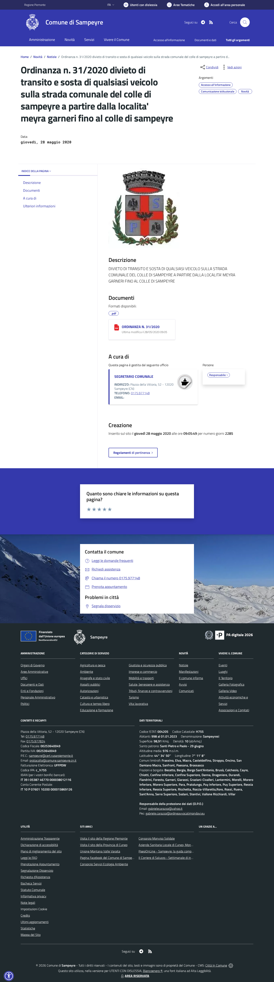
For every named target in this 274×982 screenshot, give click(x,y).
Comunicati (186, 690)
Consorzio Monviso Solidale (157, 838)
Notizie (52, 56)
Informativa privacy (33, 896)
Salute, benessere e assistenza (149, 684)
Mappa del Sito (31, 934)
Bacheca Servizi (31, 883)
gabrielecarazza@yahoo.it (165, 808)
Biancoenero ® (152, 970)
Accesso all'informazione (169, 40)
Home (25, 56)
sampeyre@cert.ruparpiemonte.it (51, 755)
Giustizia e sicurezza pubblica (148, 665)
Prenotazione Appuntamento (40, 864)
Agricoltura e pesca (92, 665)
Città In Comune (216, 965)
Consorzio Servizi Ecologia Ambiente (104, 864)
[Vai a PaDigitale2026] (228, 635)
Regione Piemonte (35, 5)
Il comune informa (191, 678)
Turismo (134, 697)
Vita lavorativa (138, 703)
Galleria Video (228, 690)
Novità (37, 56)
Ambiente (86, 671)
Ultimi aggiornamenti (35, 921)
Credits (25, 915)
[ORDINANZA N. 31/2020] (117, 327)
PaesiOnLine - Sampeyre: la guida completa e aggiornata (176, 851)
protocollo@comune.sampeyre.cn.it (52, 760)
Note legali (28, 902)
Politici (25, 703)
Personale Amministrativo (38, 697)
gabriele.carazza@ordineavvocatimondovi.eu (175, 813)
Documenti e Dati (32, 684)
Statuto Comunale (33, 889)
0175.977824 (35, 741)
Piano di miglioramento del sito (41, 851)
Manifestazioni (188, 671)
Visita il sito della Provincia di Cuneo (103, 844)
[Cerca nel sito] (245, 22)
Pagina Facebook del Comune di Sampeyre (108, 857)
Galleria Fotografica (231, 684)
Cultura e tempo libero (95, 703)
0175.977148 (140, 393)
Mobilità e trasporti (141, 678)
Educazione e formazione (96, 710)
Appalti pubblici (90, 684)
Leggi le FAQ (29, 857)
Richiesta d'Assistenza (35, 877)
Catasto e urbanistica (94, 697)
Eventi (223, 665)
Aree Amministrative (34, 671)
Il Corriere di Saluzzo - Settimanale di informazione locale (176, 857)
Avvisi (183, 684)
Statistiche (28, 928)
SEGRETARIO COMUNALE (133, 376)
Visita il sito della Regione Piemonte (104, 838)
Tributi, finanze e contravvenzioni (150, 690)
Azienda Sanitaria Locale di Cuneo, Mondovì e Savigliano (176, 844)
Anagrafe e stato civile (95, 678)
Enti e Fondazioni (32, 690)
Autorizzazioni (89, 690)
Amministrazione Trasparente (40, 838)
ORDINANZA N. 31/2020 (140, 326)
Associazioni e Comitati (234, 710)
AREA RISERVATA (137, 975)
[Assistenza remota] (230, 965)
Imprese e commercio (143, 671)
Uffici (24, 678)
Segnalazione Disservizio (37, 870)
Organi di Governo (33, 665)
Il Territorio (225, 678)
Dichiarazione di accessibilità (39, 844)
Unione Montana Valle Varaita (100, 851)
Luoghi (223, 671)
